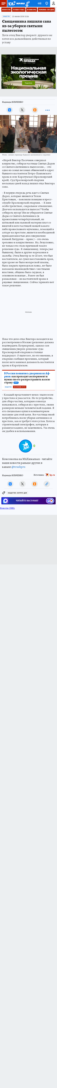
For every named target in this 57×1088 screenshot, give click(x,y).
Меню (3, 3)
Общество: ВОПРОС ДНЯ (17, 493)
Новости (6, 10)
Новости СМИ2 (7, 508)
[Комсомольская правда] (16, 3)
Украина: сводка (46, 10)
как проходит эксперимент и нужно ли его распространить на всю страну (27, 378)
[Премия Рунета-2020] (27, 3)
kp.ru (52, 474)
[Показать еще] (47, 110)
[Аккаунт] (53, 3)
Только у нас (19, 10)
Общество (6, 16)
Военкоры (31, 10)
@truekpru (18, 467)
